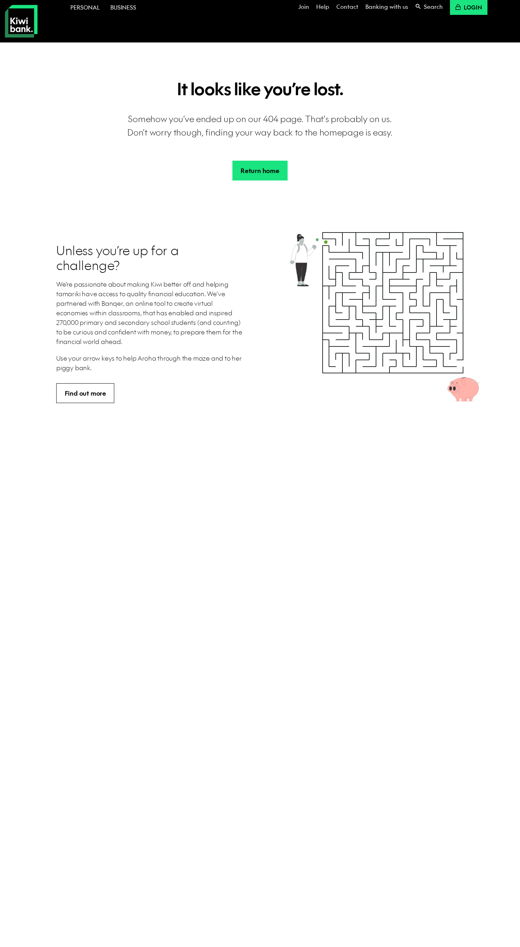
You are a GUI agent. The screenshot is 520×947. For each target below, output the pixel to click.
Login (473, 7)
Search (433, 6)
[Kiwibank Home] (21, 21)
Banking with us (386, 6)
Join (303, 6)
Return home (260, 171)
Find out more (85, 393)
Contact (347, 6)
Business (123, 7)
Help (322, 6)
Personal (85, 7)
